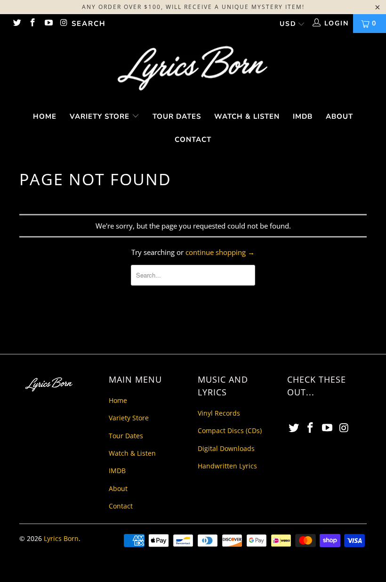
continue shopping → (220, 252)
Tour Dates (177, 116)
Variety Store (101, 116)
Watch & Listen (247, 116)
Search (89, 23)
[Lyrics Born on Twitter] (16, 23)
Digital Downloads (226, 448)
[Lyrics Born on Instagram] (64, 23)
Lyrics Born (61, 538)
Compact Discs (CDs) (230, 430)
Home (44, 116)
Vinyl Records (219, 413)
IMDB (303, 116)
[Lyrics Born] (193, 69)
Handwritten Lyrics (227, 465)
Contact (193, 139)
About (339, 116)
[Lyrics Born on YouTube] (48, 23)
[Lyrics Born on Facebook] (32, 23)
